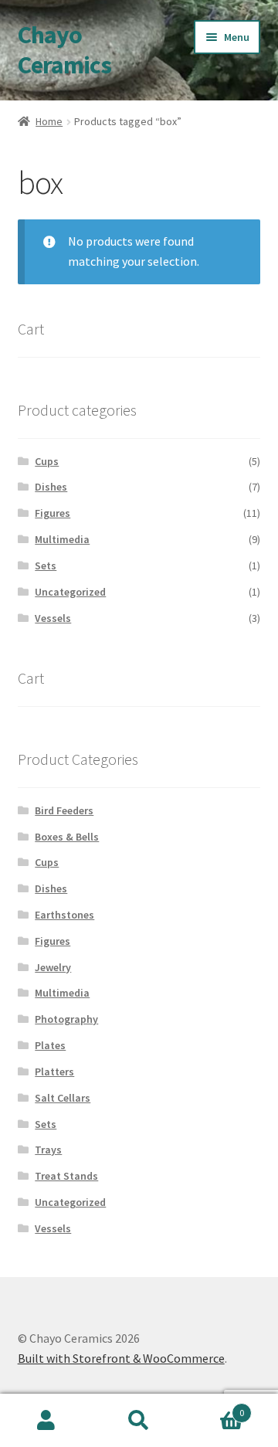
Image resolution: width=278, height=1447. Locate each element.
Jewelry (53, 967)
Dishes (51, 487)
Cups (47, 461)
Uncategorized (70, 592)
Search (139, 1420)
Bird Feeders (64, 810)
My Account (46, 1420)
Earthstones (64, 915)
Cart (214, 1407)
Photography (66, 1019)
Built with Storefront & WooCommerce (121, 1358)
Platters (54, 1071)
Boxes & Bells (67, 837)
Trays (48, 1150)
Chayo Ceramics (64, 49)
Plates (50, 1045)
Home (49, 121)
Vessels (53, 618)
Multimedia (62, 539)
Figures (52, 513)
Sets (45, 565)
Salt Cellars (62, 1098)
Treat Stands (66, 1176)
